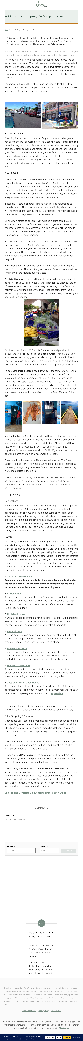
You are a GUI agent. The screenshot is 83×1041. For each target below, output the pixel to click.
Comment (10, 815)
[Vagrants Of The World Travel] (41, 5)
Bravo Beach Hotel (17, 648)
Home (6, 30)
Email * (44, 846)
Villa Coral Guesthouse (19, 576)
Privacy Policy (44, 1011)
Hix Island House (16, 614)
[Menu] (3, 5)
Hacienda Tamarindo (18, 665)
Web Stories (56, 1011)
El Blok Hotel (14, 593)
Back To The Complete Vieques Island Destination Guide (35, 792)
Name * (11, 846)
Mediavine (64, 1028)
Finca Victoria (14, 631)
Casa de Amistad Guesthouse (23, 682)
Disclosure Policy (29, 1011)
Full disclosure (57, 44)
